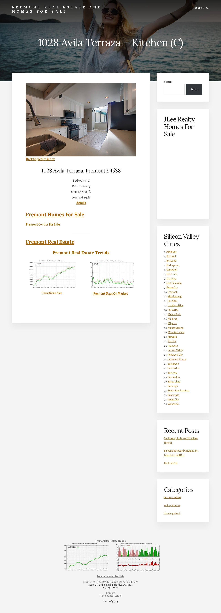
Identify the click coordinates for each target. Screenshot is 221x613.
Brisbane (171, 260)
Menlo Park (174, 314)
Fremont (172, 292)
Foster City (172, 287)
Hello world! (170, 463)
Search (168, 81)
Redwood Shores (177, 359)
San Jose (172, 372)
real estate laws (172, 497)
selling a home (172, 505)
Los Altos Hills (175, 305)
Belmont (171, 256)
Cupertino (171, 274)
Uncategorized (172, 513)
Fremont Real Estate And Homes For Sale (57, 9)
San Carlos (173, 368)
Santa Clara (174, 381)
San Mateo (174, 377)
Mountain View (176, 332)
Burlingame (172, 265)
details (81, 203)
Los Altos (172, 301)
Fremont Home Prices (52, 293)
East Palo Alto (174, 283)
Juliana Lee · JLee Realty (96, 582)
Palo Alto (173, 345)
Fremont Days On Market (110, 293)
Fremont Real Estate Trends (81, 253)
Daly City (171, 278)
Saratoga (173, 386)
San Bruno (173, 363)
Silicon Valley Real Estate (124, 582)
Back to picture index (40, 159)
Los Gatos (173, 310)
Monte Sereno (175, 327)
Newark (172, 336)
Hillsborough (175, 296)
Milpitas (172, 323)
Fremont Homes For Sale (55, 214)
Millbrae (172, 319)
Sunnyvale (173, 395)
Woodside (173, 404)
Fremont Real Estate (50, 242)
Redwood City (175, 354)
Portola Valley (175, 350)
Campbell (171, 269)
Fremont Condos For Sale (43, 224)
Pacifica (172, 341)
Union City (173, 399)
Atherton (171, 251)
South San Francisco (178, 390)
